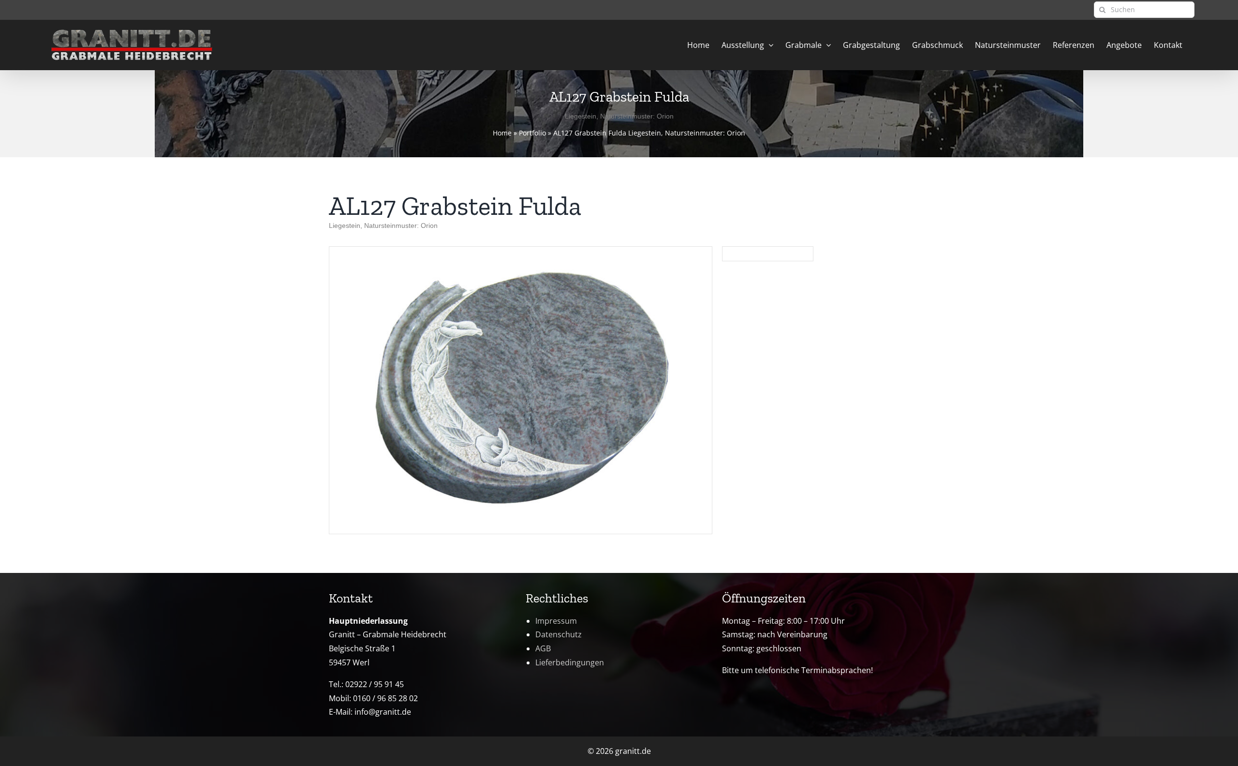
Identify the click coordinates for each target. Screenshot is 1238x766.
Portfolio (532, 132)
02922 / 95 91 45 (374, 684)
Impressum (556, 621)
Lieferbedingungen (569, 662)
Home (502, 132)
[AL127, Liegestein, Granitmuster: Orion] (520, 250)
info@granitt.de (382, 711)
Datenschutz (558, 634)
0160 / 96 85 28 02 (385, 698)
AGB (543, 648)
